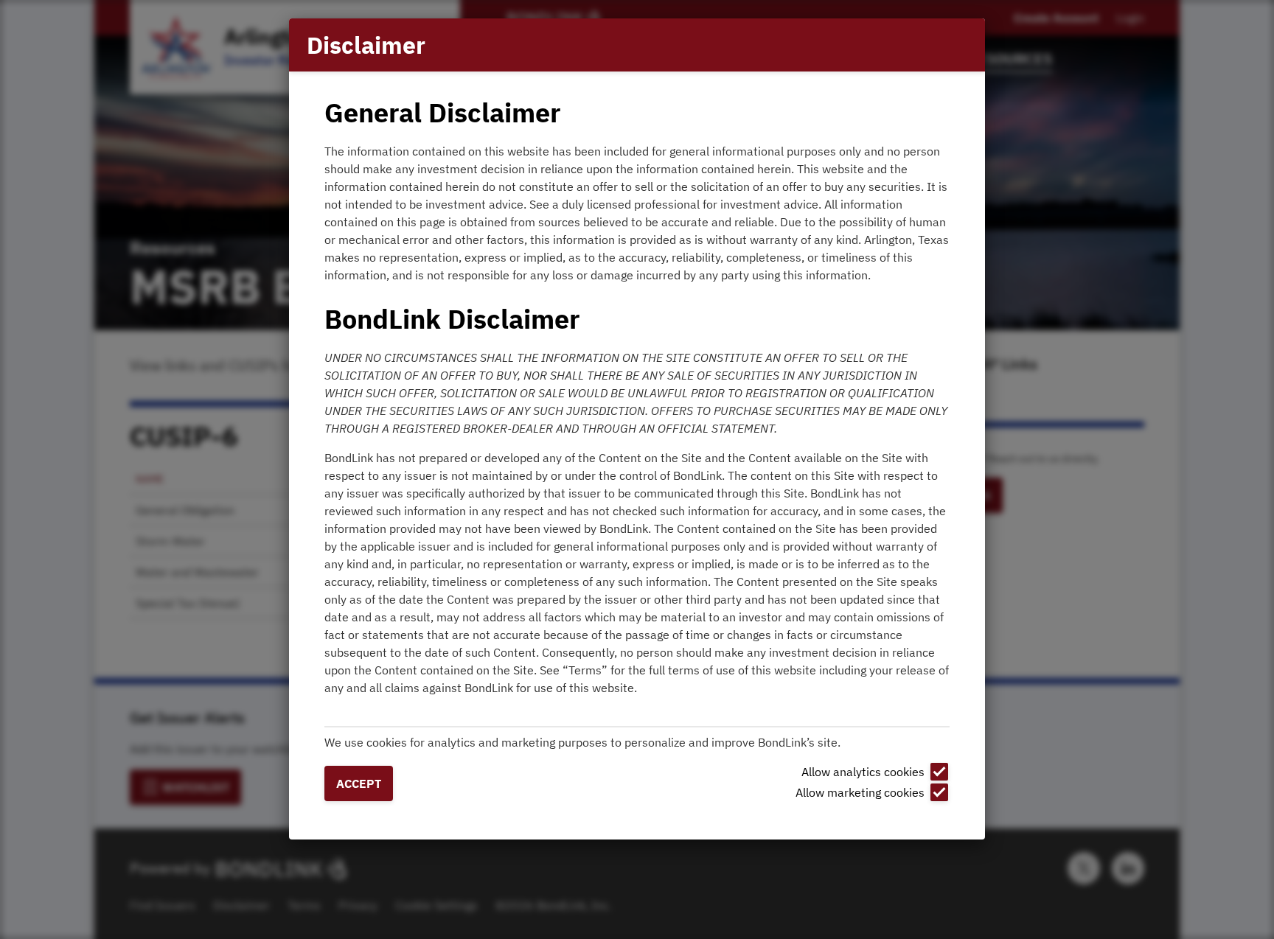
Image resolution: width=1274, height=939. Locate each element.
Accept (358, 783)
